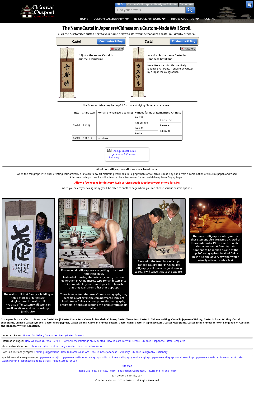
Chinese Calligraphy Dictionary (149, 352)
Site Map (127, 365)
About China (50, 346)
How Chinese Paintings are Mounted (84, 340)
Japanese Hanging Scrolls (36, 360)
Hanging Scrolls (98, 357)
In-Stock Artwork (147, 18)
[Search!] (190, 10)
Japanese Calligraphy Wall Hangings (173, 357)
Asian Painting (10, 360)
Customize (111, 41)
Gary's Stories (68, 346)
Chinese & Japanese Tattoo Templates (163, 340)
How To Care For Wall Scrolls (123, 340)
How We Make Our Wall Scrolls (42, 340)
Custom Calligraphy (109, 18)
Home (84, 18)
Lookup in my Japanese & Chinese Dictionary (121, 154)
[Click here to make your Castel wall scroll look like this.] (67, 96)
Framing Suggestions (46, 352)
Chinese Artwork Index (230, 357)
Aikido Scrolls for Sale (65, 360)
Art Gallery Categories (44, 335)
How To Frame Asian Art (75, 352)
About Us (36, 346)
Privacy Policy (107, 370)
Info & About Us (182, 18)
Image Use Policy (87, 370)
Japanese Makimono (75, 357)
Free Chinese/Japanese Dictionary (110, 352)
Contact (210, 18)
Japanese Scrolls (205, 357)
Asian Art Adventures (90, 346)
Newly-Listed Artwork (71, 335)
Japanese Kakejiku (50, 357)
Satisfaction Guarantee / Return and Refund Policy (147, 370)
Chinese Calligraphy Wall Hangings (129, 357)
